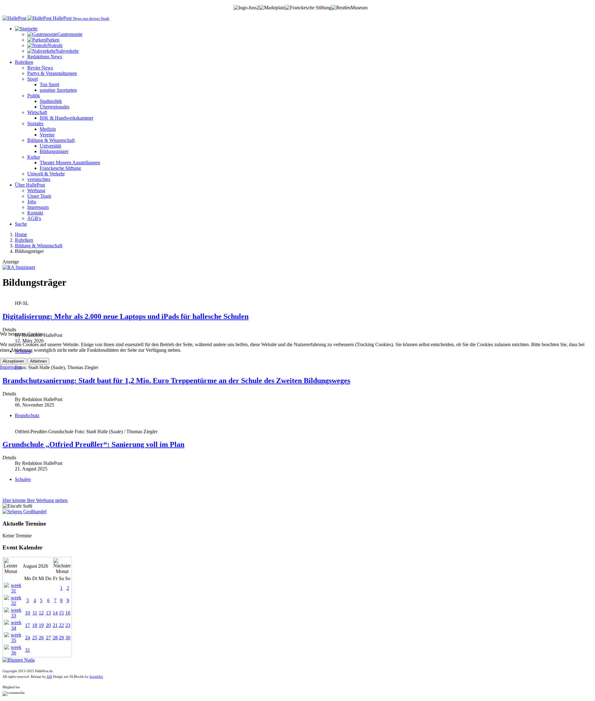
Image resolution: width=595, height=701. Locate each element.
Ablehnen (38, 361)
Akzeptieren (13, 361)
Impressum (10, 367)
